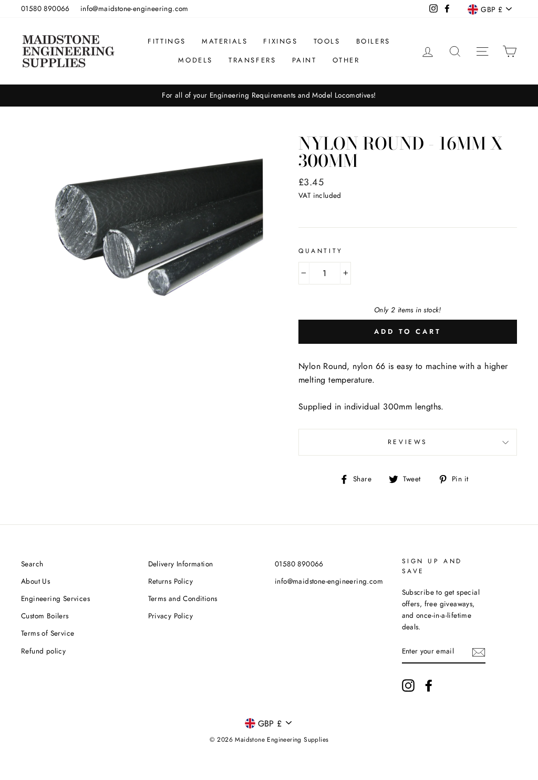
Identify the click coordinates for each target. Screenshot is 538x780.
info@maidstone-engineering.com (134, 8)
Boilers (373, 41)
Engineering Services (55, 598)
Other (346, 60)
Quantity (320, 251)
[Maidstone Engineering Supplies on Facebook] (428, 685)
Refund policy (43, 651)
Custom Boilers (45, 615)
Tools (327, 41)
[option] (269, 95)
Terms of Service (47, 633)
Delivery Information (180, 563)
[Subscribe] (478, 652)
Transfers (252, 60)
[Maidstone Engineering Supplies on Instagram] (408, 685)
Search (32, 563)
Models (195, 60)
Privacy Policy (170, 615)
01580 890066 (45, 8)
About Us (35, 581)
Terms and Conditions (183, 598)
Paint (304, 60)
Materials (224, 41)
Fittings (167, 41)
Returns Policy (170, 581)
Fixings (280, 41)
